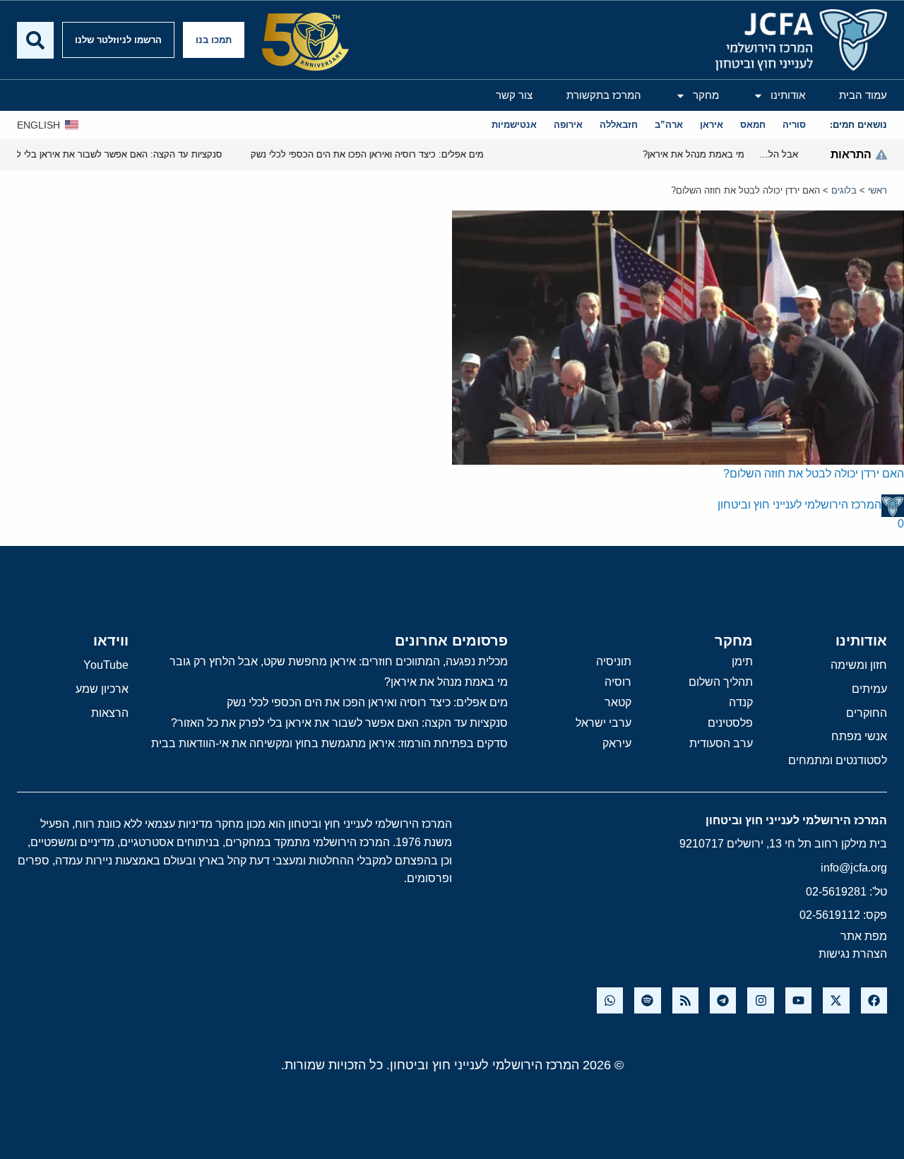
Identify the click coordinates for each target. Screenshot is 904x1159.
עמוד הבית (863, 95)
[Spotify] (647, 1000)
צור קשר (514, 95)
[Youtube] (798, 1000)
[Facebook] (874, 1000)
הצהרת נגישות (853, 954)
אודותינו (788, 95)
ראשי (877, 190)
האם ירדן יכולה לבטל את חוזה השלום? (813, 474)
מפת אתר (863, 936)
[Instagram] (760, 1000)
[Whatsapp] (610, 1000)
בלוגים (844, 190)
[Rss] (685, 1000)
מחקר (706, 95)
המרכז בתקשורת (603, 95)
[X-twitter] (836, 1000)
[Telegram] (723, 1000)
